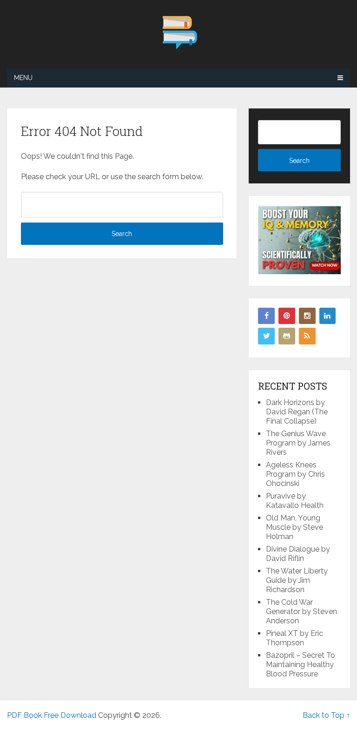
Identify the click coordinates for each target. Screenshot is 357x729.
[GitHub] (286, 336)
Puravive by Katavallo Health (295, 501)
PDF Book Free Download (51, 715)
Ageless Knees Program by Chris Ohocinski (295, 474)
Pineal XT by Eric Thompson (294, 638)
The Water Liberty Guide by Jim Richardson (297, 580)
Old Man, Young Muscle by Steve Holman (294, 527)
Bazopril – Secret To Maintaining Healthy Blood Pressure (300, 664)
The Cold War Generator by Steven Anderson (301, 611)
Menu (23, 77)
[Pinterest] (286, 316)
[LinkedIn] (327, 316)
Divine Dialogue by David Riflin (298, 554)
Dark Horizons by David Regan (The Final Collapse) (297, 411)
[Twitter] (266, 336)
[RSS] (307, 336)
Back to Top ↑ (326, 715)
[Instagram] (307, 316)
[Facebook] (266, 316)
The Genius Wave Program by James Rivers (298, 443)
